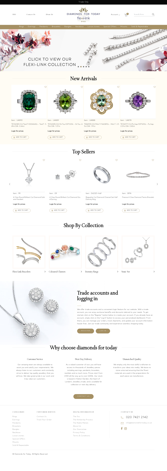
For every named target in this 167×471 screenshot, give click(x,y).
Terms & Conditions (81, 436)
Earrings (31, 27)
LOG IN (103, 331)
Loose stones (93, 27)
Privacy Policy (79, 433)
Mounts (123, 27)
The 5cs (76, 417)
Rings (21, 27)
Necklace (79, 27)
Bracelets (56, 27)
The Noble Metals (80, 423)
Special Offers (109, 27)
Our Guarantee (79, 429)
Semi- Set (126, 271)
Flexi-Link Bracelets (21, 271)
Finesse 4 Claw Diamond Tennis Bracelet (138, 197)
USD (14, 14)
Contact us (83, 396)
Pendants (43, 27)
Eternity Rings (91, 271)
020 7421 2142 (137, 417)
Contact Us (30, 14)
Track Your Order (44, 420)
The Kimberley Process (83, 420)
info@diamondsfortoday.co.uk (139, 423)
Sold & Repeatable (139, 27)
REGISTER (85, 331)
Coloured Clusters (57, 271)
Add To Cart (21, 137)
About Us (49, 14)
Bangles (67, 27)
